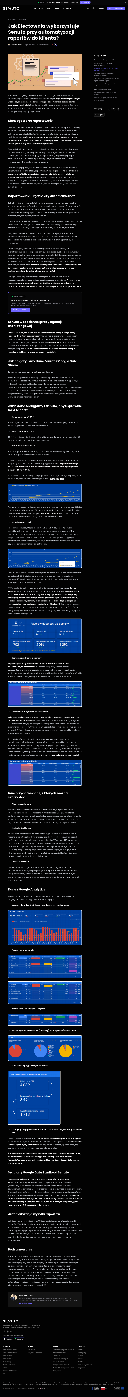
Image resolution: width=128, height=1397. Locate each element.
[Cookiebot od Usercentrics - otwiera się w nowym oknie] (93, 679)
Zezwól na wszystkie (92, 716)
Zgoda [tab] (34, 686)
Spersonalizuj (62, 716)
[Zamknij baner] (106, 679)
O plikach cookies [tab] (94, 686)
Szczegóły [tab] (64, 686)
